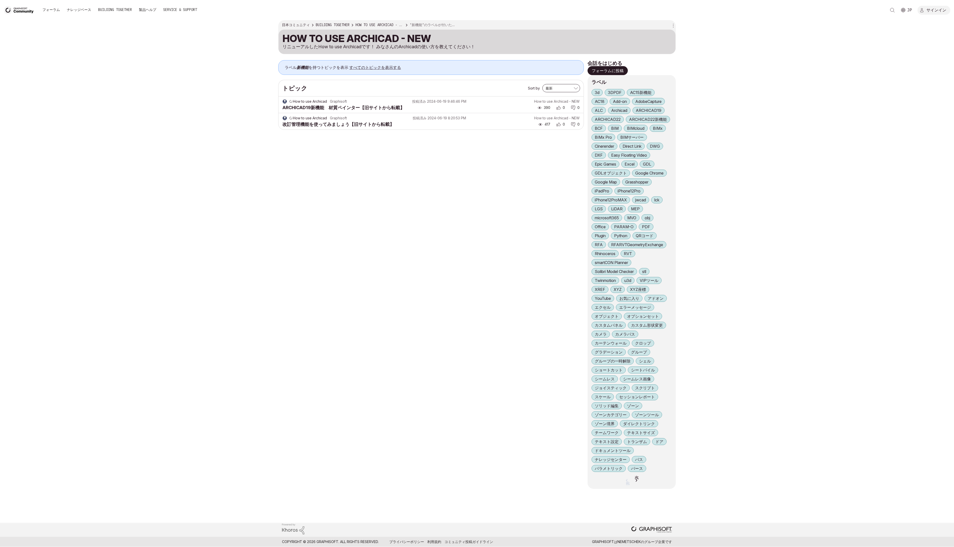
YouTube (603, 298)
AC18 (599, 101)
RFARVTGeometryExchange (637, 244)
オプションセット (643, 316)
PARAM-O (624, 226)
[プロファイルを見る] (284, 101)
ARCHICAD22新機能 (648, 119)
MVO (631, 217)
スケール (603, 396)
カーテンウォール (611, 343)
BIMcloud (635, 128)
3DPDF (615, 92)
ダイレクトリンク (639, 423)
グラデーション (609, 352)
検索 (892, 10)
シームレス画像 (637, 378)
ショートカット (609, 369)
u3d (627, 280)
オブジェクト (607, 316)
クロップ (643, 343)
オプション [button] (672, 25)
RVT (628, 253)
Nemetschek (629, 542)
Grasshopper (636, 182)
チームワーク (607, 432)
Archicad (619, 110)
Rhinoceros (605, 253)
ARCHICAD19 (648, 110)
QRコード (644, 235)
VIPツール (649, 280)
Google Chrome (649, 173)
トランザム (637, 441)
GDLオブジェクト (611, 173)
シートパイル (643, 369)
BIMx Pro (603, 137)
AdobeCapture (648, 101)
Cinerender (604, 146)
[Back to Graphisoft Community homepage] (20, 9)
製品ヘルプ (147, 9)
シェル (645, 361)
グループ (639, 352)
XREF (600, 289)
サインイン (936, 9)
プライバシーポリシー (406, 542)
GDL (647, 164)
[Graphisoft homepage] (651, 530)
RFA (599, 244)
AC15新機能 (640, 92)
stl (644, 271)
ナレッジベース (79, 9)
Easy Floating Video (629, 155)
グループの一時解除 (613, 361)
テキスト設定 (607, 441)
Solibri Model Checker (614, 271)
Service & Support (180, 9)
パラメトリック (609, 468)
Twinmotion (605, 280)
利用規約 (434, 542)
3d (597, 92)
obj (647, 217)
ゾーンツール (647, 414)
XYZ (618, 289)
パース (637, 468)
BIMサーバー (632, 137)
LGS (599, 208)
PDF (646, 226)
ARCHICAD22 (608, 119)
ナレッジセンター (611, 459)
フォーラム (51, 9)
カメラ (601, 334)
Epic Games (605, 164)
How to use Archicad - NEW (557, 101)
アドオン (656, 298)
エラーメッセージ (635, 307)
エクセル (603, 307)
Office (600, 226)
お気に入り (629, 298)
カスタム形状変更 (647, 325)
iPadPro (602, 190)
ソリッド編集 (607, 405)
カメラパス (625, 334)
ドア (659, 441)
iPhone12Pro (629, 190)
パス (639, 459)
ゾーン (633, 405)
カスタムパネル (609, 325)
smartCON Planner (611, 262)
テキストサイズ (641, 432)
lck (656, 199)
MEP (635, 208)
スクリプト (645, 387)
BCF (599, 128)
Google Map (606, 182)
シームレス (605, 378)
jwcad (640, 199)
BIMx (658, 128)
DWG (655, 146)
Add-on (620, 101)
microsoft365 (607, 217)
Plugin (600, 235)
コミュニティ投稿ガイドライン (468, 542)
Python (620, 235)
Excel (630, 164)
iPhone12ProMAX (611, 199)
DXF (599, 155)
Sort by (534, 88)
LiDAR (617, 208)
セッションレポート (637, 396)
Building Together (115, 9)
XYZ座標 (638, 289)
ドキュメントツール (613, 450)
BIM (615, 128)
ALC (599, 110)
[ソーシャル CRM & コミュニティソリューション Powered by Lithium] (293, 529)
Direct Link (632, 146)
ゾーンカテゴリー (611, 414)
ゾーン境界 (605, 423)
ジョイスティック (611, 387)
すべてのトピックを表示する (375, 67)
